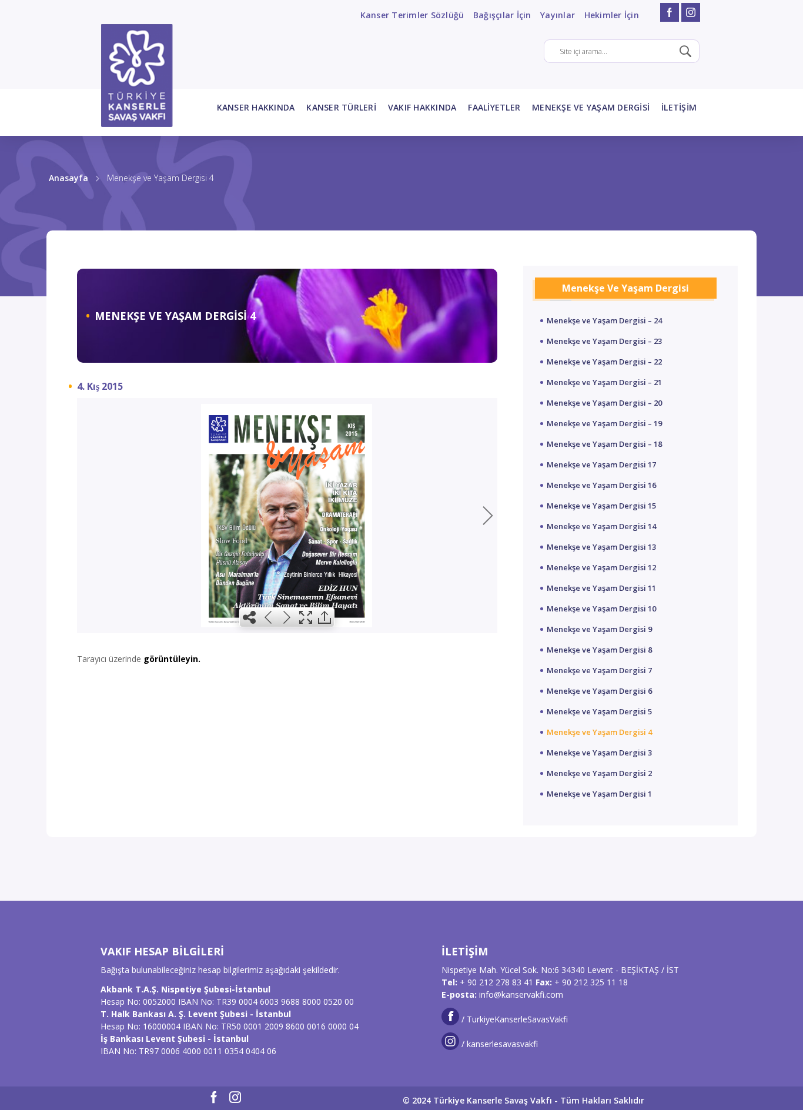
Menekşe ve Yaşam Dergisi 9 (599, 629)
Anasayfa (68, 177)
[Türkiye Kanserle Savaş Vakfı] (137, 75)
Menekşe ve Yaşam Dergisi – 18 (604, 444)
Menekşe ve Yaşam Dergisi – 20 (604, 402)
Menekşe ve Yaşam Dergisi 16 (601, 485)
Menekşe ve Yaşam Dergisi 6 (599, 691)
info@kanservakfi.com (521, 994)
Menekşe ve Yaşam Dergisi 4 (599, 732)
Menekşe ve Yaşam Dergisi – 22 (604, 361)
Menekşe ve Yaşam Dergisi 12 (601, 567)
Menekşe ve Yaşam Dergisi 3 (599, 752)
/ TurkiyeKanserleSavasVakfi (513, 1019)
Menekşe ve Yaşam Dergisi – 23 (604, 341)
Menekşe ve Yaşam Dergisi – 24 (604, 320)
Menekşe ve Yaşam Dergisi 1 (599, 793)
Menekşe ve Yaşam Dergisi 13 (601, 546)
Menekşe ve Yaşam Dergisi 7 (599, 670)
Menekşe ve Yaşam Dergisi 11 (601, 588)
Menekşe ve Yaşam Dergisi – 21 (604, 382)
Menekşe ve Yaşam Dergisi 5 (599, 711)
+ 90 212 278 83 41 (496, 982)
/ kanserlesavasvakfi (498, 1043)
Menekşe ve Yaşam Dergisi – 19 (604, 423)
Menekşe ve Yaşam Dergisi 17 (601, 464)
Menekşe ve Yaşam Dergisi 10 (601, 608)
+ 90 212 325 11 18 (591, 982)
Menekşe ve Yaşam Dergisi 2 (599, 773)
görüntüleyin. (171, 658)
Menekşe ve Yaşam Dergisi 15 (601, 505)
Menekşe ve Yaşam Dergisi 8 (599, 649)
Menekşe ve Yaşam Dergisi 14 (601, 526)
